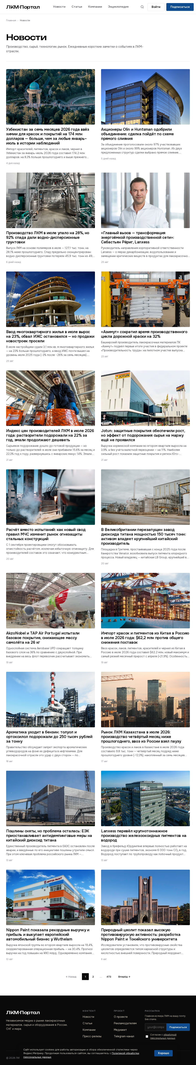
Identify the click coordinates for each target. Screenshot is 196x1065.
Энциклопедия (118, 7)
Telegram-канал (124, 1036)
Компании (95, 7)
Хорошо (163, 1053)
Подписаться (180, 7)
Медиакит (120, 1030)
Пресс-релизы (92, 1036)
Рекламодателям (125, 1023)
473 (108, 976)
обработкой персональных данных (163, 1036)
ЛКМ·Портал (23, 7)
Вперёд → (124, 976)
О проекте (121, 1017)
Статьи (77, 7)
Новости (59, 7)
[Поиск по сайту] (142, 6)
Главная (11, 20)
